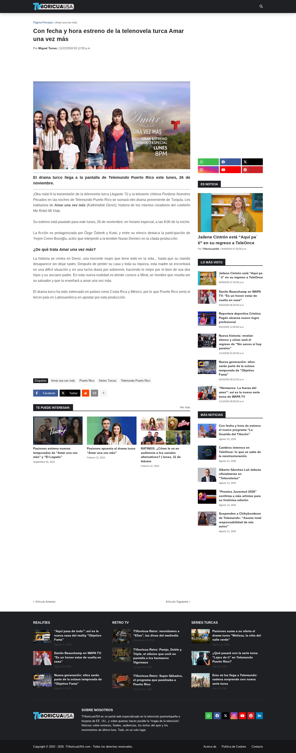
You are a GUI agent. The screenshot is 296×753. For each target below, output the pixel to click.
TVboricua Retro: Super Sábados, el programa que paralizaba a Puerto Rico (158, 680)
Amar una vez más (66, 22)
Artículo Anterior (45, 601)
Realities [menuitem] (103, 19)
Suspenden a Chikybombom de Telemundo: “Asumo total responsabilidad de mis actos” (240, 520)
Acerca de (209, 746)
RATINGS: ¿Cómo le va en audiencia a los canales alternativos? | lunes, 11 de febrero (161, 455)
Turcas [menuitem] (123, 19)
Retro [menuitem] (191, 19)
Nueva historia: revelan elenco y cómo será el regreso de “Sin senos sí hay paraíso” (240, 342)
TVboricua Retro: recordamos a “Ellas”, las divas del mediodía (156, 633)
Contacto (257, 746)
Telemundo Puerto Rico (135, 380)
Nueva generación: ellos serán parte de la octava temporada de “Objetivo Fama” (237, 368)
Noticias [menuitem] (59, 19)
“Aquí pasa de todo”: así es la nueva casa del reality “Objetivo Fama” (77, 635)
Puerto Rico (87, 380)
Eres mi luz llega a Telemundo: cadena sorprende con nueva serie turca (234, 679)
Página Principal (43, 22)
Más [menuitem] (206, 19)
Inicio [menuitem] (41, 19)
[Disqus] (111, 532)
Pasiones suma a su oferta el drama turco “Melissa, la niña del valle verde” (236, 635)
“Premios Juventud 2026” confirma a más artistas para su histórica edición (240, 496)
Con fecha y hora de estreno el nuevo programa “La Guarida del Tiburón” (240, 430)
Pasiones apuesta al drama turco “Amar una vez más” (111, 450)
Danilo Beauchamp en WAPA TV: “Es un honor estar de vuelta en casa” (240, 296)
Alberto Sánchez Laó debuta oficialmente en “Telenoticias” (240, 474)
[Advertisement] (112, 65)
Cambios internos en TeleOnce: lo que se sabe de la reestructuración (240, 452)
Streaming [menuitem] (145, 19)
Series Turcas (107, 380)
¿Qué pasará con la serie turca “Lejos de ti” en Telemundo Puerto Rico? (235, 657)
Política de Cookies (234, 746)
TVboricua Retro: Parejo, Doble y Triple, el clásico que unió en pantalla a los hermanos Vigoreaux (157, 656)
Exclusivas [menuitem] (170, 19)
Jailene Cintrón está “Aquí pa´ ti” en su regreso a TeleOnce (227, 240)
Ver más (185, 407)
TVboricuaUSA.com (77, 746)
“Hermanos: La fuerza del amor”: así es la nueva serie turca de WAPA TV (239, 392)
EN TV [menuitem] (80, 19)
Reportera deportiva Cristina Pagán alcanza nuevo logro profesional (240, 318)
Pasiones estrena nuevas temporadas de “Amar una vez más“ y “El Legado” (55, 453)
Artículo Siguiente (177, 601)
